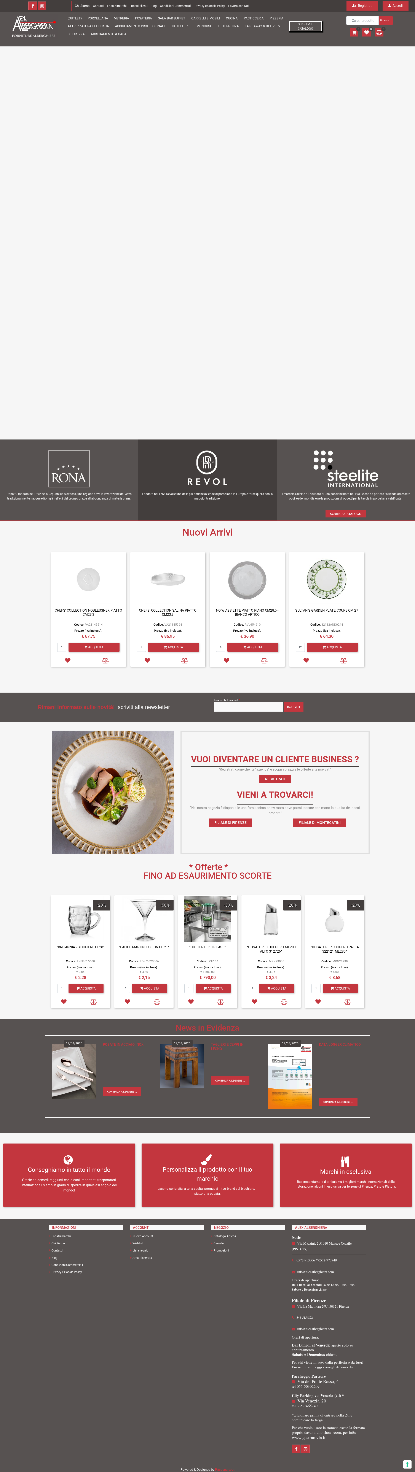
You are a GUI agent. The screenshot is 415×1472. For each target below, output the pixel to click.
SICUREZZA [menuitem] (76, 34)
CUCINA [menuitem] (232, 18)
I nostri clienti (138, 6)
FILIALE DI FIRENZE (230, 822)
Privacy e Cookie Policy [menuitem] (66, 1272)
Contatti (98, 6)
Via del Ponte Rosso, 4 (318, 1381)
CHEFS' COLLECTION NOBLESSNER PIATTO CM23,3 (88, 612)
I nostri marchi (116, 6)
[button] (385, 20)
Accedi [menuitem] (397, 6)
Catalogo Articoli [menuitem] (225, 1236)
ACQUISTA (95, 647)
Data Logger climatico (340, 1044)
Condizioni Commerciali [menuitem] (67, 1265)
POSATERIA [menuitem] (143, 18)
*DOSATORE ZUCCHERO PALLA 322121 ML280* (334, 949)
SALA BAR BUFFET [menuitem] (171, 18)
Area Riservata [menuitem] (142, 1257)
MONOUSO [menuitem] (204, 26)
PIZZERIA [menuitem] (276, 18)
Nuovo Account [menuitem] (142, 1236)
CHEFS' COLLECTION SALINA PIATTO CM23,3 (167, 612)
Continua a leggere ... (122, 1091)
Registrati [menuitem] (364, 6)
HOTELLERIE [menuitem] (181, 26)
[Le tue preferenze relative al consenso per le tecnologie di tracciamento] (407, 1464)
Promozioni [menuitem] (221, 1250)
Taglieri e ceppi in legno (227, 1046)
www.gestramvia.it (309, 1437)
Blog (154, 6)
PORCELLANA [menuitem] (98, 18)
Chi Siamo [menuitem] (58, 1243)
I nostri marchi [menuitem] (61, 1236)
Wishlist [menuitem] (137, 1243)
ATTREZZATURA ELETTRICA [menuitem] (88, 26)
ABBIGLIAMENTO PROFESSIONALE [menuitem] (140, 26)
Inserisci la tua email (227, 700)
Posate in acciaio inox (123, 1044)
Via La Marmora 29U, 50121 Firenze (323, 1306)
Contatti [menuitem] (56, 1250)
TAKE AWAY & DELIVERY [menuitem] (263, 26)
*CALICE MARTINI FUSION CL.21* (143, 947)
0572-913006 (306, 1260)
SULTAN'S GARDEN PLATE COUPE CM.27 (326, 610)
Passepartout (225, 1470)
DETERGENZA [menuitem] (228, 26)
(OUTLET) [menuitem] (75, 18)
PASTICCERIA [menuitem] (254, 18)
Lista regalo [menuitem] (140, 1250)
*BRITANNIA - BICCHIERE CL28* (80, 947)
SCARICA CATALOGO (345, 514)
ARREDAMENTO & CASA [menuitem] (108, 34)
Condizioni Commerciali (175, 6)
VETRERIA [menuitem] (121, 18)
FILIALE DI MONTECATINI (320, 822)
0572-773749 (327, 1260)
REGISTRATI (275, 779)
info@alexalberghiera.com (315, 1271)
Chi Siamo (82, 6)
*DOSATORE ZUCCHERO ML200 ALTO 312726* (271, 949)
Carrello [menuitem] (219, 1243)
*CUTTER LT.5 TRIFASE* (207, 947)
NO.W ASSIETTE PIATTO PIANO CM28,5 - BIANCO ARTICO (247, 612)
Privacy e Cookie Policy (210, 6)
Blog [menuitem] (54, 1257)
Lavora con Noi (238, 6)
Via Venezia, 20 (311, 1401)
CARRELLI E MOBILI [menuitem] (205, 18)
